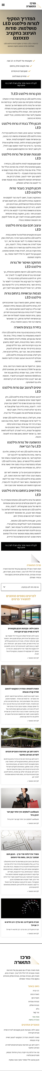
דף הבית (35, 43)
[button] (3, 4)
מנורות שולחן (34, 1005)
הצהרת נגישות (34, 1019)
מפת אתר (35, 1017)
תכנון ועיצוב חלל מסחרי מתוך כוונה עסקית (24, 1060)
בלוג (29, 43)
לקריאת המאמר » (33, 658)
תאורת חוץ (35, 998)
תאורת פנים (34, 994)
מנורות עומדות (33, 1001)
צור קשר (36, 1012)
